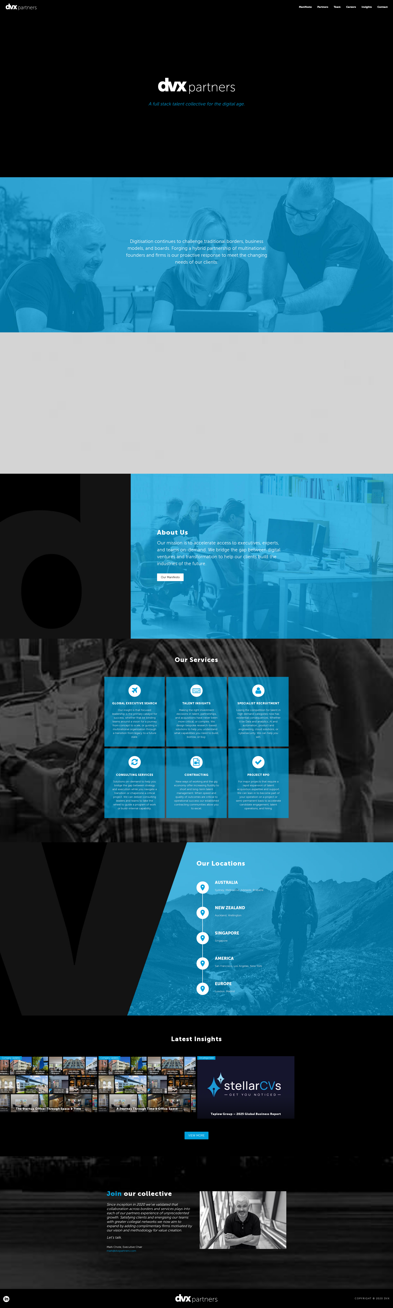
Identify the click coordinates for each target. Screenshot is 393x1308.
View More (196, 1135)
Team (337, 6)
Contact (382, 6)
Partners (322, 6)
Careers (351, 6)
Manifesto (305, 6)
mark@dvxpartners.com (121, 1250)
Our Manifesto (170, 577)
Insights (367, 6)
